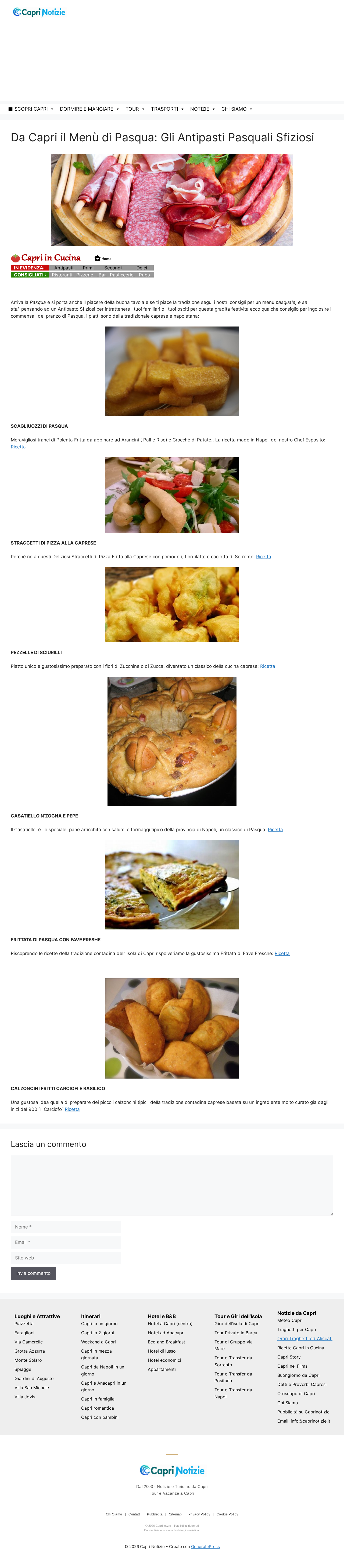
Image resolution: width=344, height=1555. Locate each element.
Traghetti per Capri (296, 1329)
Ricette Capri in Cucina (300, 1347)
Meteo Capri (290, 1320)
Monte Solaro (28, 1360)
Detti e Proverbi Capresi (302, 1384)
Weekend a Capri (98, 1342)
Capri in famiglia (97, 1399)
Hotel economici (164, 1360)
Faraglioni (24, 1332)
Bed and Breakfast (166, 1342)
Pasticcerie (122, 275)
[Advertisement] (172, 63)
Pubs (146, 275)
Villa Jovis (25, 1396)
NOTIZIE (199, 109)
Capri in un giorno (99, 1323)
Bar (102, 275)
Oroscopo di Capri (296, 1393)
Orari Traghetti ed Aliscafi (304, 1338)
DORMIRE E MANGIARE (86, 109)
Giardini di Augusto (34, 1378)
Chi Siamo (287, 1402)
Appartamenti (162, 1369)
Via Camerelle (29, 1342)
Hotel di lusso (162, 1351)
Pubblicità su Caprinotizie (303, 1411)
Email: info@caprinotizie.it (303, 1421)
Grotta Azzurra (30, 1351)
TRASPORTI (164, 109)
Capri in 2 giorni (97, 1332)
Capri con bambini (100, 1417)
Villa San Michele (32, 1387)
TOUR (132, 109)
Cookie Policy (227, 1514)
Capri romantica (97, 1408)
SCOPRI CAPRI (31, 109)
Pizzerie (84, 275)
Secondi (113, 268)
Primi (88, 268)
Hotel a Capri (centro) (170, 1323)
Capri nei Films (292, 1366)
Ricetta (18, 447)
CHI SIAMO (234, 109)
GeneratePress (205, 1546)
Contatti (135, 1514)
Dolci (142, 268)
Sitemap (176, 1514)
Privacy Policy (199, 1514)
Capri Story (289, 1357)
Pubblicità (155, 1514)
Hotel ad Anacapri (166, 1332)
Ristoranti (63, 275)
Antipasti (64, 268)
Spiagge (23, 1369)
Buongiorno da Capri (298, 1375)
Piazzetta (24, 1323)
